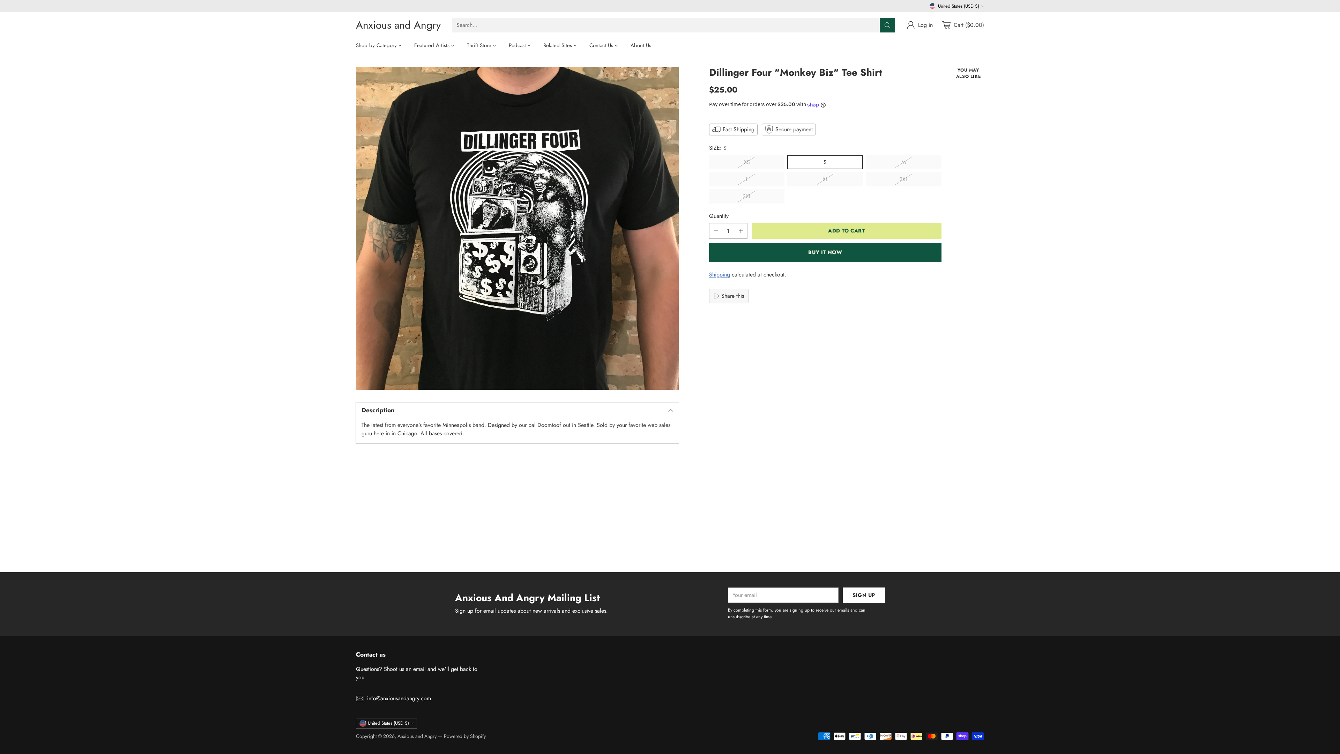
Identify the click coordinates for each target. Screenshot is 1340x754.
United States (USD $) (958, 6)
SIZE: (718, 148)
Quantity (719, 216)
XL (825, 179)
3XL (747, 196)
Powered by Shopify (465, 736)
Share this (732, 296)
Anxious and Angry (417, 736)
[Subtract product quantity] (715, 230)
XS (747, 162)
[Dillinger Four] (517, 228)
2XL (903, 179)
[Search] (887, 25)
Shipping (719, 275)
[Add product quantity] (741, 230)
